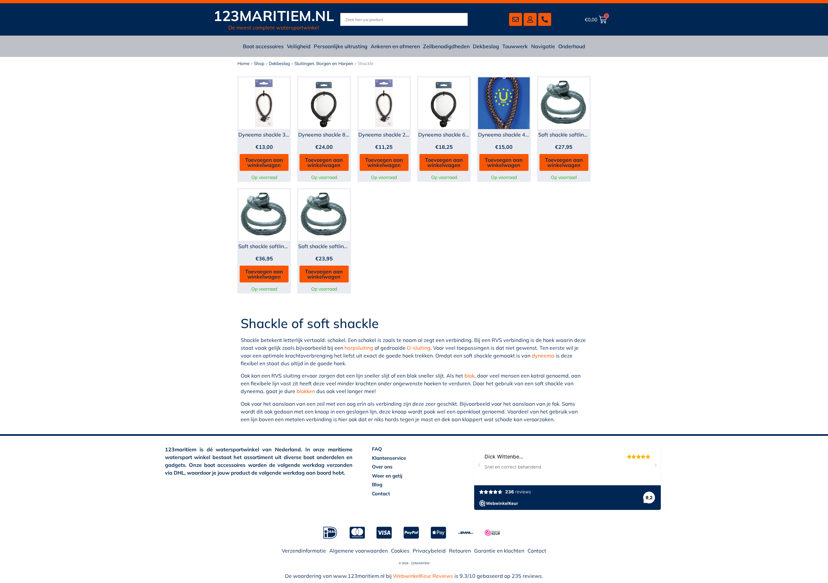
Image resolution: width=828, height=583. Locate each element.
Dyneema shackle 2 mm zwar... (395, 134)
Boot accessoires (263, 46)
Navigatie (543, 46)
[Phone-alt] (544, 19)
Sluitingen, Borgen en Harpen (323, 63)
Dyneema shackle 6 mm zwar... (455, 134)
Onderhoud (571, 46)
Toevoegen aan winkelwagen (264, 162)
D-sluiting (418, 348)
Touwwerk (515, 46)
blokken (306, 391)
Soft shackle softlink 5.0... (269, 246)
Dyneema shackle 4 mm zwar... (515, 134)
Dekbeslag (486, 46)
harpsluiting (358, 348)
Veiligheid (298, 46)
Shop (259, 63)
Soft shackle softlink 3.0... (328, 246)
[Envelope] (515, 19)
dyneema (543, 355)
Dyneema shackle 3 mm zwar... (275, 134)
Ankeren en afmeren (395, 46)
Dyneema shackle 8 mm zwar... (335, 134)
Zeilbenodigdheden (446, 46)
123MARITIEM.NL (273, 16)
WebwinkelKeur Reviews (423, 576)
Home (243, 63)
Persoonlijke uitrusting (340, 46)
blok (469, 375)
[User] (530, 19)
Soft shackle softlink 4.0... (568, 134)
